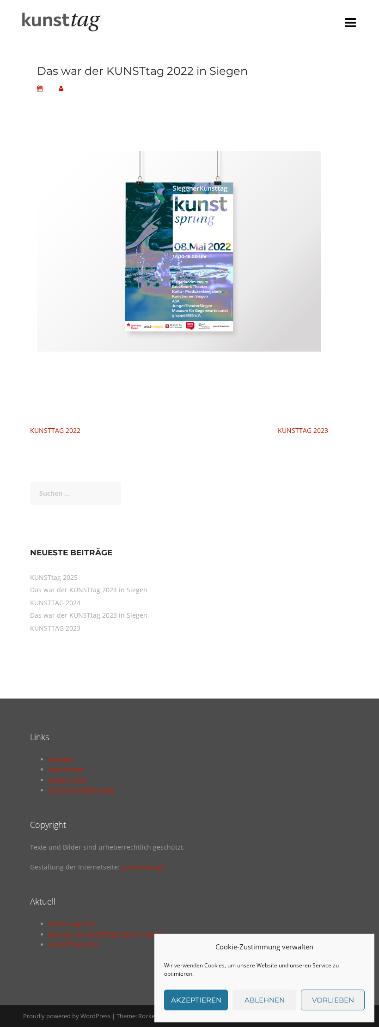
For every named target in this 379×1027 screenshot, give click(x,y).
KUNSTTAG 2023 (303, 430)
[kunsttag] (59, 19)
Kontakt (60, 759)
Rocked (148, 1016)
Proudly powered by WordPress (66, 1016)
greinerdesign (143, 867)
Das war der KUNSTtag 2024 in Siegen (88, 589)
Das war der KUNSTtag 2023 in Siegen (88, 615)
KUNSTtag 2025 (54, 577)
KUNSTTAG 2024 (55, 602)
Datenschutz (68, 780)
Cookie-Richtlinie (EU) (81, 790)
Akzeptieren (196, 1000)
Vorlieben (333, 1000)
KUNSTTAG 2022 (55, 430)
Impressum (66, 769)
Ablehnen (265, 1000)
